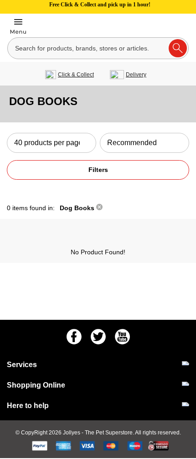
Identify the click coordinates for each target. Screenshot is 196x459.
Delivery (136, 74)
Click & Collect (76, 74)
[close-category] (99, 208)
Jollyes (72, 432)
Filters (98, 169)
